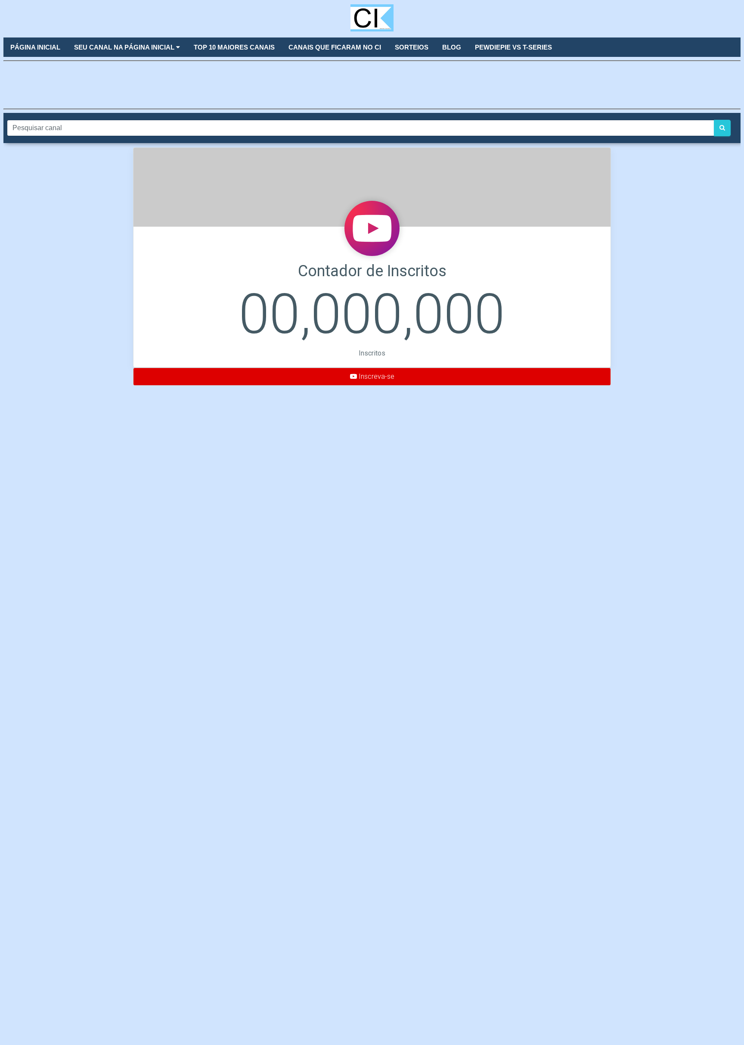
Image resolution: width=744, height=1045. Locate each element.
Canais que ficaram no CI (334, 47)
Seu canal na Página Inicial (125, 47)
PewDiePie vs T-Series (513, 47)
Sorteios (411, 47)
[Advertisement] (372, 84)
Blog (451, 47)
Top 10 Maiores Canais (234, 47)
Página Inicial (35, 47)
